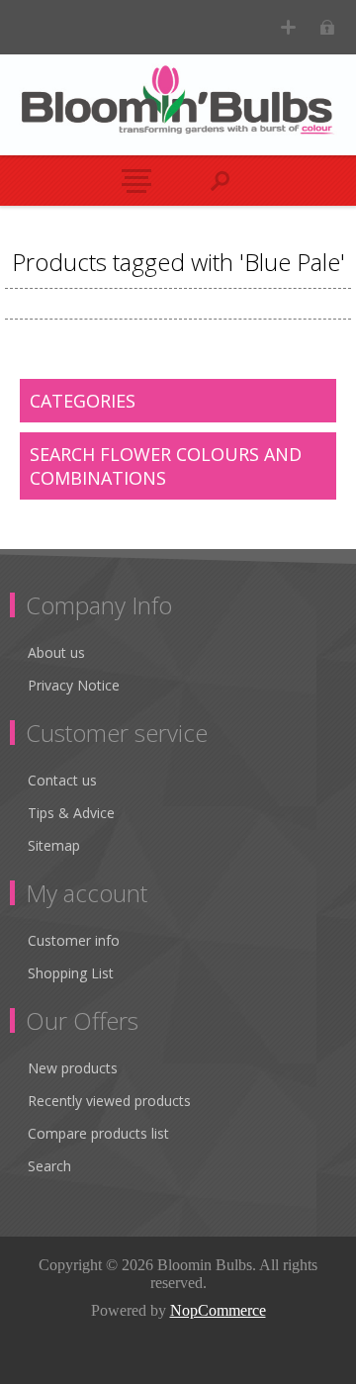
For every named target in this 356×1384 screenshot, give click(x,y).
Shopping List (71, 973)
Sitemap (54, 845)
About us (56, 652)
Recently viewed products (109, 1100)
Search (49, 1165)
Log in (327, 27)
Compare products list (98, 1133)
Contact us (62, 780)
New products (73, 1068)
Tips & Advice (71, 812)
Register (288, 27)
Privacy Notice (74, 685)
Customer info (74, 940)
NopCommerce (218, 1310)
